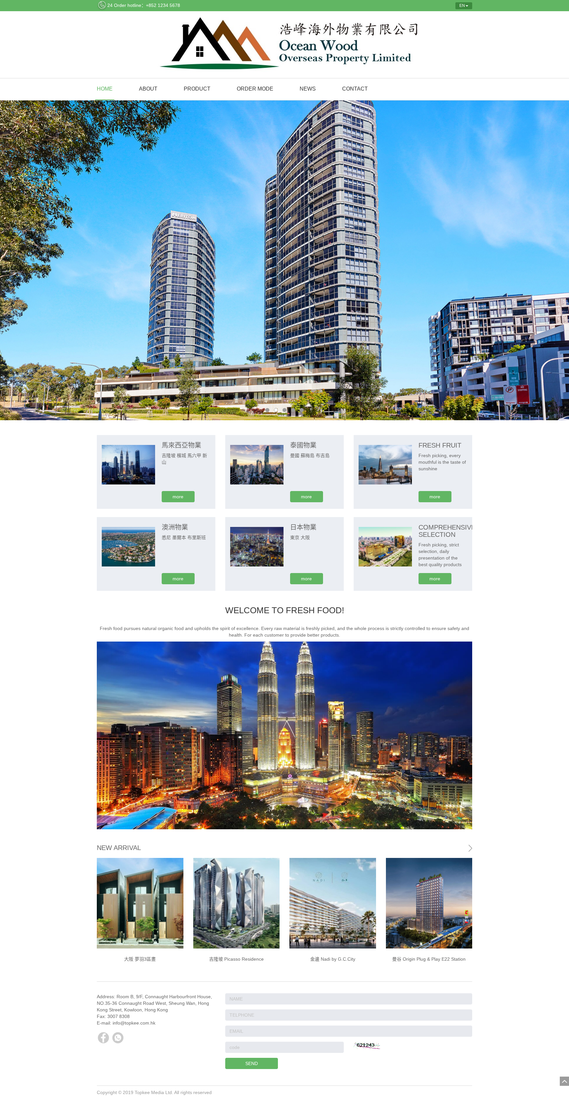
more (178, 496)
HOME (105, 89)
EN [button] (462, 5)
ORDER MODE (255, 89)
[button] (464, 912)
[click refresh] (367, 1045)
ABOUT (148, 89)
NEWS (308, 89)
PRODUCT (197, 89)
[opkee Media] (284, 44)
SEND (251, 1063)
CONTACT (355, 89)
